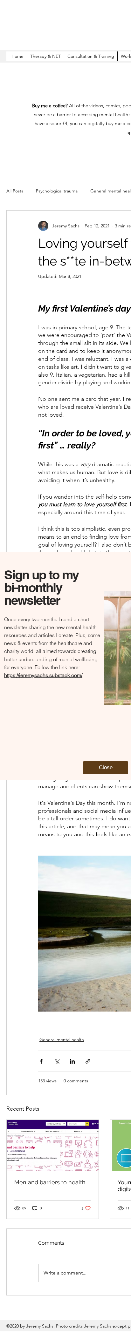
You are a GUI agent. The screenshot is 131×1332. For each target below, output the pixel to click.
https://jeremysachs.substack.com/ (43, 675)
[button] (105, 767)
